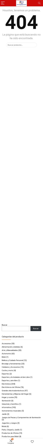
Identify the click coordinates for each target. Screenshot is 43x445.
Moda (4, 426)
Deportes (5, 374)
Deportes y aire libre (9, 380)
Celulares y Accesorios (11, 367)
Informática (6, 407)
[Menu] (3, 3)
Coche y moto (7, 370)
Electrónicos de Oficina (11, 387)
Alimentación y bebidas (11, 347)
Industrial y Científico (10, 404)
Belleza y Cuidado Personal (12, 360)
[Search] (39, 3)
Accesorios (6, 343)
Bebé (4, 357)
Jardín (4, 414)
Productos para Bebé (10, 436)
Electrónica (6, 384)
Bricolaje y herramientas (11, 364)
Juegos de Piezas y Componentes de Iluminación (21, 417)
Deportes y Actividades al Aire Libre (16, 377)
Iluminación (6, 401)
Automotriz (6, 354)
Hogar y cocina (8, 397)
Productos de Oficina (10, 433)
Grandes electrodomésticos (13, 391)
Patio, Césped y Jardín (10, 430)
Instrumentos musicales (11, 411)
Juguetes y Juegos (9, 423)
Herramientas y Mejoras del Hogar (15, 394)
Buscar (4, 325)
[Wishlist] (32, 441)
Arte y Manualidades (10, 350)
